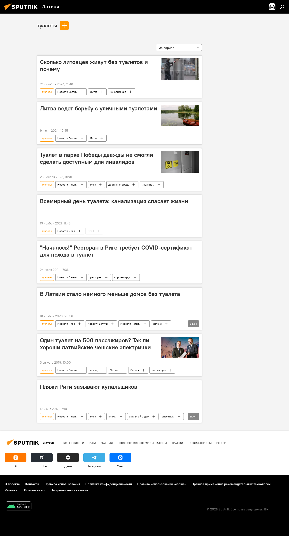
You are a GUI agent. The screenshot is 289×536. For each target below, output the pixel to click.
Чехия (114, 370)
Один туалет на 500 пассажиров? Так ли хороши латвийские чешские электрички (95, 344)
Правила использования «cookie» (161, 484)
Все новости (73, 443)
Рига (93, 184)
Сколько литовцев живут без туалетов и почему (94, 65)
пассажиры (158, 370)
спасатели (168, 416)
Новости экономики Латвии (142, 443)
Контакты (32, 484)
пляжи (112, 416)
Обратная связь (34, 490)
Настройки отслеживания (69, 490)
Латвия (157, 323)
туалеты (47, 25)
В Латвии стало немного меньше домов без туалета (110, 294)
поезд (94, 370)
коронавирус (122, 277)
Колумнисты (200, 443)
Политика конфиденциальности (108, 484)
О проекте (12, 484)
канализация (118, 91)
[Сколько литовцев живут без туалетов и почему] (180, 69)
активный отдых (139, 416)
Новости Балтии (67, 91)
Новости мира (66, 231)
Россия (222, 443)
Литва (93, 91)
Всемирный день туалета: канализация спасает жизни (114, 201)
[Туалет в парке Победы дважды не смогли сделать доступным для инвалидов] (180, 162)
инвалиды (148, 184)
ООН (91, 231)
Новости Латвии (67, 184)
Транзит (178, 443)
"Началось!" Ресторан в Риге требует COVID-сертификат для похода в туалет (116, 251)
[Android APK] (18, 506)
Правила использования (62, 484)
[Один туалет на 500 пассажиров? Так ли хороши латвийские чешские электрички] (180, 347)
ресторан (96, 277)
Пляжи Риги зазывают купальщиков (88, 386)
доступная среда (118, 184)
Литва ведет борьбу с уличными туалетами (98, 108)
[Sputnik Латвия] (22, 11)
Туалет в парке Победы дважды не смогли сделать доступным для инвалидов (96, 158)
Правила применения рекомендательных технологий (231, 484)
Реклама (11, 490)
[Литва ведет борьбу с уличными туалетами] (180, 115)
